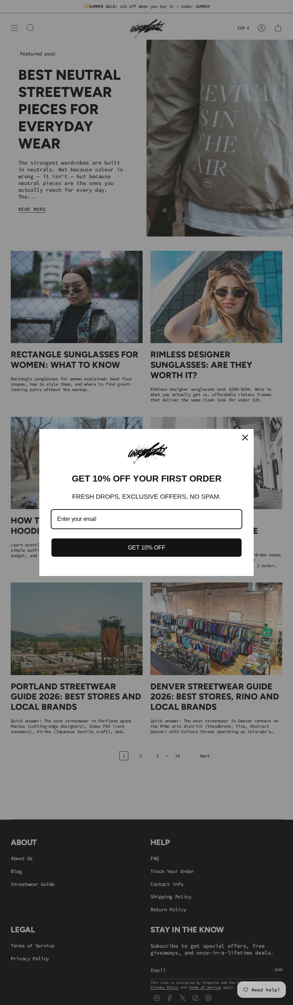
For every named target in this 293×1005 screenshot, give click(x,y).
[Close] (245, 437)
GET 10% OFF (146, 548)
